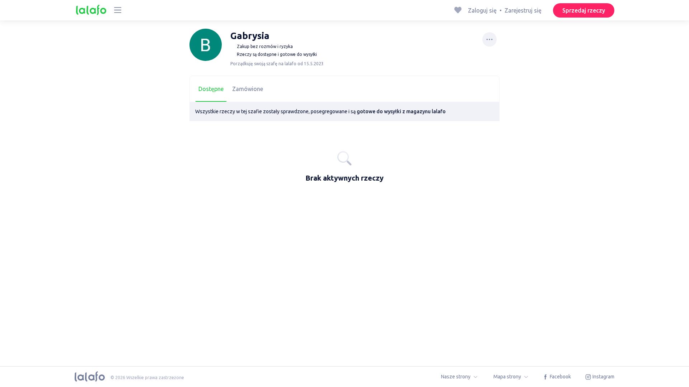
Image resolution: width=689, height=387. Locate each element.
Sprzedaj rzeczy (583, 10)
